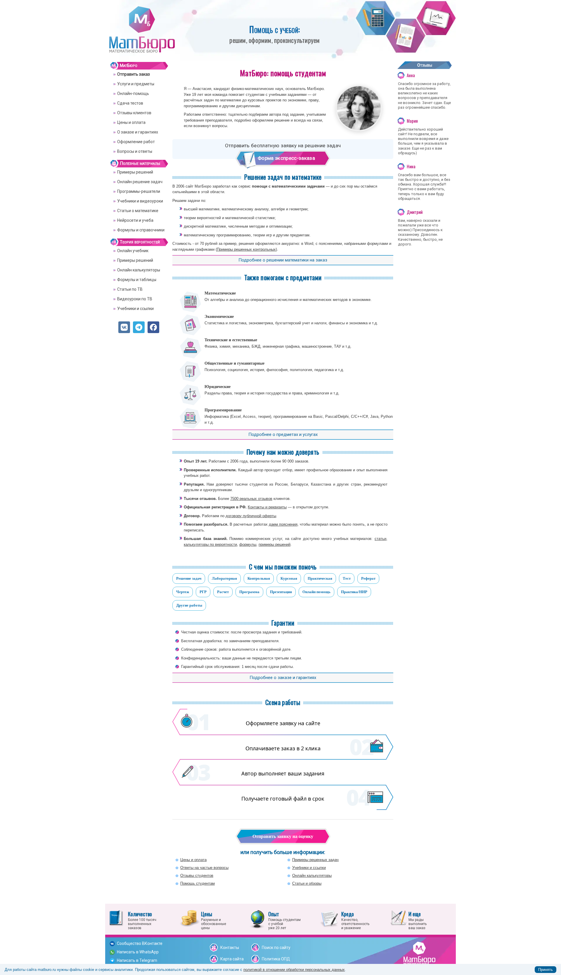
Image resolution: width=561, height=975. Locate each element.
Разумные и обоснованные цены (213, 920)
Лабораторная (224, 578)
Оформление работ (136, 141)
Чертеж (182, 592)
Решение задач (188, 578)
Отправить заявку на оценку (282, 836)
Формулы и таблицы (136, 279)
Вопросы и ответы (134, 151)
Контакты (229, 947)
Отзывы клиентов (134, 112)
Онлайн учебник (132, 250)
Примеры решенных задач (315, 860)
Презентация (281, 592)
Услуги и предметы (135, 84)
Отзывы (424, 65)
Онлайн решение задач (139, 181)
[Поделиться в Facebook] (153, 327)
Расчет (223, 592)
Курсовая (288, 578)
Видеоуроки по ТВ (134, 299)
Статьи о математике (137, 210)
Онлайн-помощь (133, 93)
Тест (347, 578)
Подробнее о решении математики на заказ (282, 260)
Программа (249, 592)
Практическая (320, 578)
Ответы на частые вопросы (204, 867)
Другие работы (189, 605)
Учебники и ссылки (309, 867)
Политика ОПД (276, 959)
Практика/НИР (354, 592)
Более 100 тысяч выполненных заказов (142, 920)
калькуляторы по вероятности (210, 544)
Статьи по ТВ (130, 289)
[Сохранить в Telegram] (139, 327)
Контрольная (258, 578)
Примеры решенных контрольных (246, 249)
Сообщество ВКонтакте (139, 943)
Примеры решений (135, 172)
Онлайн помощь (316, 592)
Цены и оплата (193, 860)
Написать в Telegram (137, 960)
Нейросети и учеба (135, 220)
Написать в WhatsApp (138, 952)
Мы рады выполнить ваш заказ (417, 920)
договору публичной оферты (251, 516)
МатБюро (128, 65)
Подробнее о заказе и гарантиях (283, 677)
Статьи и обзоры (306, 883)
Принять (545, 969)
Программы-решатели (138, 191)
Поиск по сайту (276, 947)
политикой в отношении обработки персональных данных (294, 969)
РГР (203, 592)
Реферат (368, 578)
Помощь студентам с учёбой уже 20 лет (284, 920)
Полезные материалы (140, 163)
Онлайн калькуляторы (312, 875)
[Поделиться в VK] (124, 327)
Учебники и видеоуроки (140, 201)
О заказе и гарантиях (137, 132)
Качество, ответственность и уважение (355, 920)
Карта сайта (232, 959)
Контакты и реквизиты (267, 507)
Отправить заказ (133, 74)
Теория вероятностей (140, 242)
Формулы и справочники (141, 230)
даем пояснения (283, 524)
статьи (380, 538)
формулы (247, 544)
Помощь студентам (197, 883)
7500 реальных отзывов (251, 498)
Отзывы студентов (196, 875)
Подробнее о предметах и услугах (283, 434)
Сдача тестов (130, 103)
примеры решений (274, 544)
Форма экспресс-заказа (286, 158)
